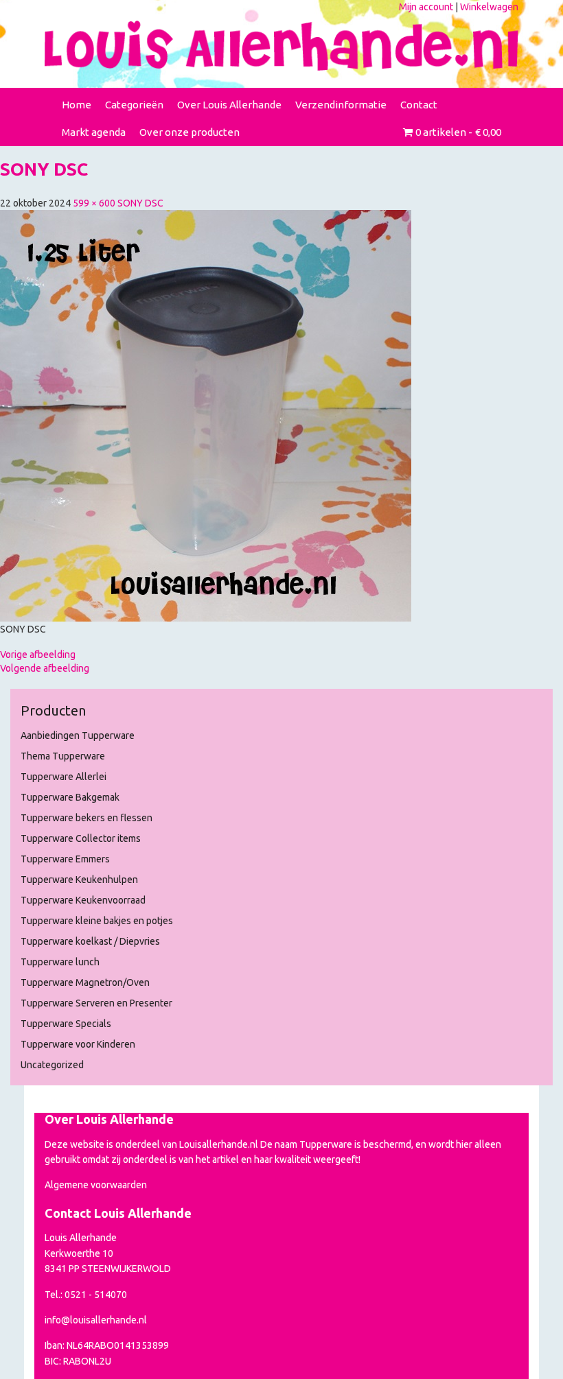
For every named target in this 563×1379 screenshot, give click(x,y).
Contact (418, 104)
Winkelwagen (489, 6)
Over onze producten (189, 132)
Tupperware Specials (66, 1023)
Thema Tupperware (63, 756)
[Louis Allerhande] (281, 46)
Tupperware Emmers (65, 858)
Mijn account (426, 6)
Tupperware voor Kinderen (78, 1044)
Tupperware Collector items (81, 838)
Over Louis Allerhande (229, 104)
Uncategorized (52, 1064)
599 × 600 (94, 203)
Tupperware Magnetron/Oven (85, 982)
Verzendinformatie (341, 104)
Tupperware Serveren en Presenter (96, 1003)
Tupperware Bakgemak (70, 797)
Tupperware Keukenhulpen (79, 879)
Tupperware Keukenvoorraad (83, 900)
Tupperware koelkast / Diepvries (90, 941)
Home (76, 104)
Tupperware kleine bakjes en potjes (97, 920)
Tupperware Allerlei (63, 776)
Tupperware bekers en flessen (86, 817)
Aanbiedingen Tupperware (78, 735)
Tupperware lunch (60, 961)
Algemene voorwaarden (96, 1184)
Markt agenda (94, 132)
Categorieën (134, 104)
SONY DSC (140, 203)
